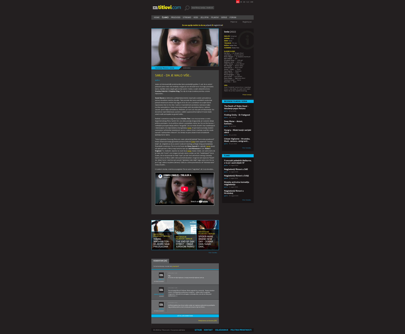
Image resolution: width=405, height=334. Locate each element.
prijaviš (208, 25)
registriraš (218, 25)
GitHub (198, 330)
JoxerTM (161, 279)
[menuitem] (157, 17)
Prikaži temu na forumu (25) (207, 321)
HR (241, 2)
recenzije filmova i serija (164, 68)
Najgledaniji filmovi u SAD (236, 169)
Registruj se (247, 22)
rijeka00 (161, 309)
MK (244, 2)
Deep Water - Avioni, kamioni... (233, 122)
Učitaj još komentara (185, 316)
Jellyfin (204, 17)
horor (230, 41)
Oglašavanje (221, 330)
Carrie (208, 146)
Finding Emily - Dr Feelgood (237, 115)
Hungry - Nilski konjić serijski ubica (237, 131)
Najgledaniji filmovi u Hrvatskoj (234, 192)
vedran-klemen (159, 294)
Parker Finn (235, 48)
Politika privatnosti (241, 330)
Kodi (196, 17)
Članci (165, 17)
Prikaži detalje (247, 95)
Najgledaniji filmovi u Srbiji (236, 175)
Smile (189, 128)
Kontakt (208, 330)
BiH (238, 2)
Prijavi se (234, 22)
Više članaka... (213, 253)
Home (157, 17)
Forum (233, 17)
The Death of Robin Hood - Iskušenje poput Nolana (236, 107)
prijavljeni (175, 266)
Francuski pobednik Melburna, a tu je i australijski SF (238, 161)
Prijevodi (175, 17)
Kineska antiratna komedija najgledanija (236, 183)
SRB (251, 2)
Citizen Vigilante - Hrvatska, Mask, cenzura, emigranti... (237, 140)
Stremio (187, 17)
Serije (224, 17)
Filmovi (215, 17)
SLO (247, 2)
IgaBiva (226, 111)
